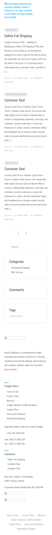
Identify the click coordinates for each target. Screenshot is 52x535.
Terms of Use (12, 391)
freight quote (16, 316)
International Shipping (16, 94)
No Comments (36, 78)
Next (34, 233)
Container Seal (14, 100)
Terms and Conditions (16, 414)
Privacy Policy (13, 396)
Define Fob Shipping (18, 36)
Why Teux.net (11, 30)
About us (10, 400)
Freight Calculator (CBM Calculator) (22, 405)
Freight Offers (13, 409)
